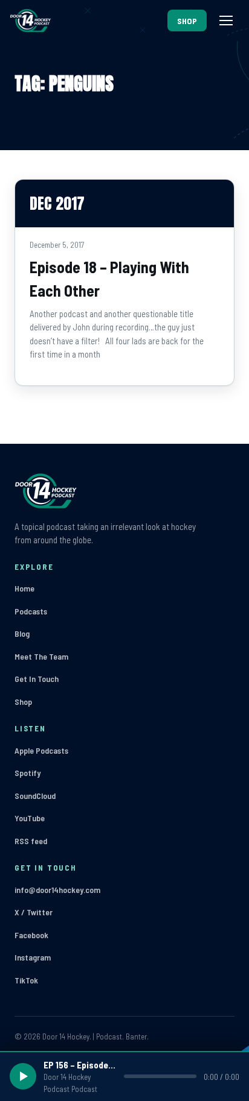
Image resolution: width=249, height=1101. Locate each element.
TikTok (26, 980)
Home (24, 588)
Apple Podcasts (41, 750)
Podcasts (31, 611)
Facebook (31, 935)
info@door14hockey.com (57, 890)
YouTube (30, 818)
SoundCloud (35, 795)
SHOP (187, 21)
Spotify (27, 773)
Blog (22, 633)
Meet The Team (41, 656)
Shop (23, 701)
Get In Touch (37, 679)
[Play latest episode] (23, 1076)
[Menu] (226, 20)
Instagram (33, 957)
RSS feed (31, 841)
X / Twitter (34, 912)
